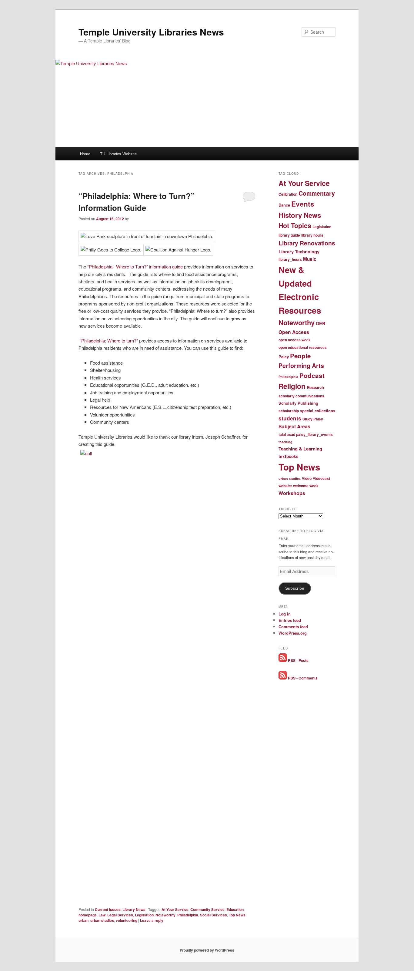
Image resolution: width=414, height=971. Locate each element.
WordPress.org (293, 633)
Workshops (292, 493)
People (300, 355)
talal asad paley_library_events (306, 434)
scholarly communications (301, 396)
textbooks (289, 456)
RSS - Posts (298, 660)
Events (302, 204)
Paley (284, 356)
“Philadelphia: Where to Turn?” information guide (134, 266)
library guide (289, 235)
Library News (133, 909)
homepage (87, 915)
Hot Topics (295, 225)
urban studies (102, 920)
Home (85, 154)
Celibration (288, 194)
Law (101, 915)
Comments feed (293, 626)
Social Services (213, 915)
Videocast (321, 478)
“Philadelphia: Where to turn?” (108, 340)
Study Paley (312, 419)
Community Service (207, 909)
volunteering (126, 920)
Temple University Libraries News (151, 31)
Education (235, 909)
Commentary (317, 193)
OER (320, 323)
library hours (312, 235)
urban (83, 920)
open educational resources (303, 347)
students (290, 418)
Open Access (294, 332)
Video (307, 478)
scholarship (289, 410)
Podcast (312, 375)
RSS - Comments (302, 678)
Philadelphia (187, 915)
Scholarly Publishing (298, 403)
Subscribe (294, 588)
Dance (284, 205)
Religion (292, 386)
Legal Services (120, 915)
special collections (317, 410)
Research (315, 387)
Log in (285, 614)
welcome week (306, 485)
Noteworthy (165, 915)
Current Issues (108, 909)
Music (309, 259)
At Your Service (175, 909)
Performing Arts (301, 365)
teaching (285, 442)
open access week (295, 339)
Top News (237, 915)
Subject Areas (294, 426)
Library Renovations (307, 243)
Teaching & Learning (300, 448)
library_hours (290, 259)
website (285, 485)
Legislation (144, 915)
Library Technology (299, 251)
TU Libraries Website (118, 154)
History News (300, 215)
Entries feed (290, 620)
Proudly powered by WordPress (207, 950)
